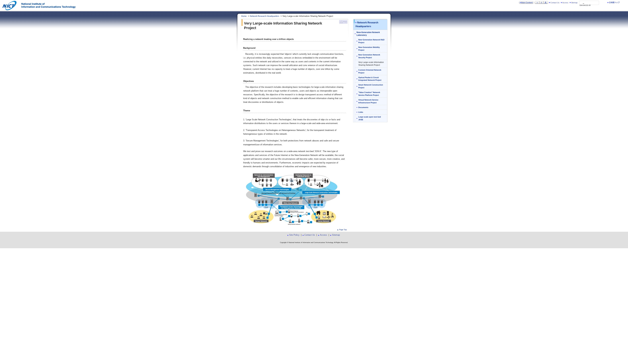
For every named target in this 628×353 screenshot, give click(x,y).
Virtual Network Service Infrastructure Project (368, 101)
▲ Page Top (342, 230)
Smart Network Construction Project (370, 86)
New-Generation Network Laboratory (368, 33)
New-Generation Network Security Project (369, 56)
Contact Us (554, 3)
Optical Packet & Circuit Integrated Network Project (369, 78)
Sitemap (574, 3)
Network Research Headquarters (264, 16)
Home (244, 16)
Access (565, 3)
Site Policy (294, 235)
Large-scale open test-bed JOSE (369, 118)
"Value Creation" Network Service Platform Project (369, 93)
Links (360, 112)
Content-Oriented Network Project (369, 71)
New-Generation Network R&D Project (371, 41)
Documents (363, 107)
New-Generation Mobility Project (369, 48)
